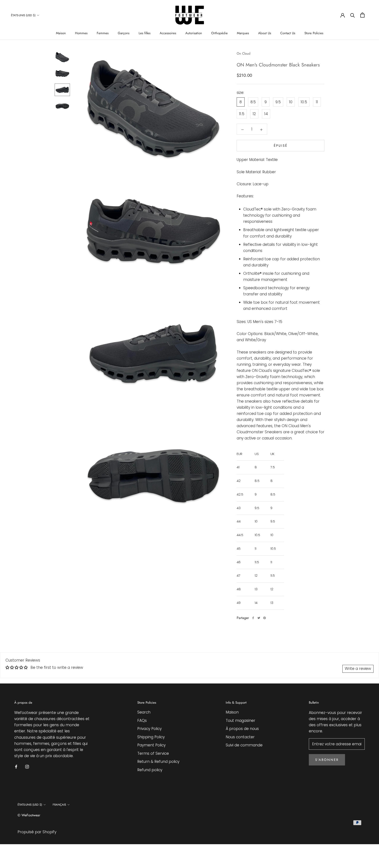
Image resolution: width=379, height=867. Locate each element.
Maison (61, 33)
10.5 (304, 102)
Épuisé (281, 145)
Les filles (144, 33)
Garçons (123, 33)
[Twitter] (258, 618)
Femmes (103, 33)
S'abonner (327, 759)
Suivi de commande (244, 745)
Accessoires (168, 33)
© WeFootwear (29, 815)
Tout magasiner (240, 720)
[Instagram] (27, 766)
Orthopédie (219, 33)
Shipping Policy (151, 737)
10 (290, 102)
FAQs (142, 720)
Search (143, 712)
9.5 (278, 102)
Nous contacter (240, 737)
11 (317, 102)
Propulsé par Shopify (37, 832)
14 (266, 113)
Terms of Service (153, 753)
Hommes (81, 33)
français (59, 805)
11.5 (241, 113)
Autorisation (193, 33)
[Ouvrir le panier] (362, 15)
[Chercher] (352, 15)
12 (254, 113)
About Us (264, 33)
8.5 (253, 102)
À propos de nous (242, 728)
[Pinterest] (264, 618)
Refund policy (149, 769)
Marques (243, 33)
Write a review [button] (358, 668)
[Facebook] (253, 618)
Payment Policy (151, 745)
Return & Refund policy (158, 761)
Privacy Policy (149, 728)
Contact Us (287, 33)
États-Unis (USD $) (23, 15)
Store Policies (313, 33)
